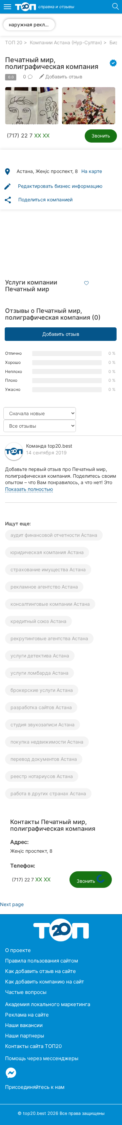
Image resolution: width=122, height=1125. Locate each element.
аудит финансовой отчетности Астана (54, 535)
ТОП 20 (13, 42)
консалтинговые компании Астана (50, 604)
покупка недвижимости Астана (47, 742)
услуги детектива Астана (40, 655)
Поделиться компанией (38, 200)
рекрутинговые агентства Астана (49, 638)
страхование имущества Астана (48, 569)
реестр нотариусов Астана (42, 776)
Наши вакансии (24, 1025)
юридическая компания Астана (47, 552)
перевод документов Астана (44, 759)
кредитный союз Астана (38, 621)
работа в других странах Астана (48, 793)
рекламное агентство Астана (44, 587)
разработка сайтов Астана (41, 707)
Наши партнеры (24, 1035)
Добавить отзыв (60, 334)
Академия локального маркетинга (47, 1004)
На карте (91, 171)
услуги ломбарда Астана (39, 673)
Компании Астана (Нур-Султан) (66, 42)
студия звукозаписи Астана (43, 724)
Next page (12, 904)
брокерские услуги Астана (42, 690)
